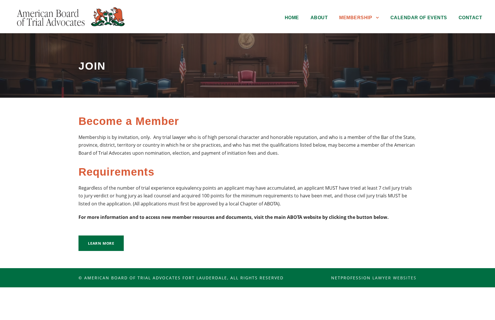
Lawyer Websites (394, 277)
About (319, 17)
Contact (470, 17)
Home (292, 17)
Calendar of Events (418, 17)
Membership (355, 17)
